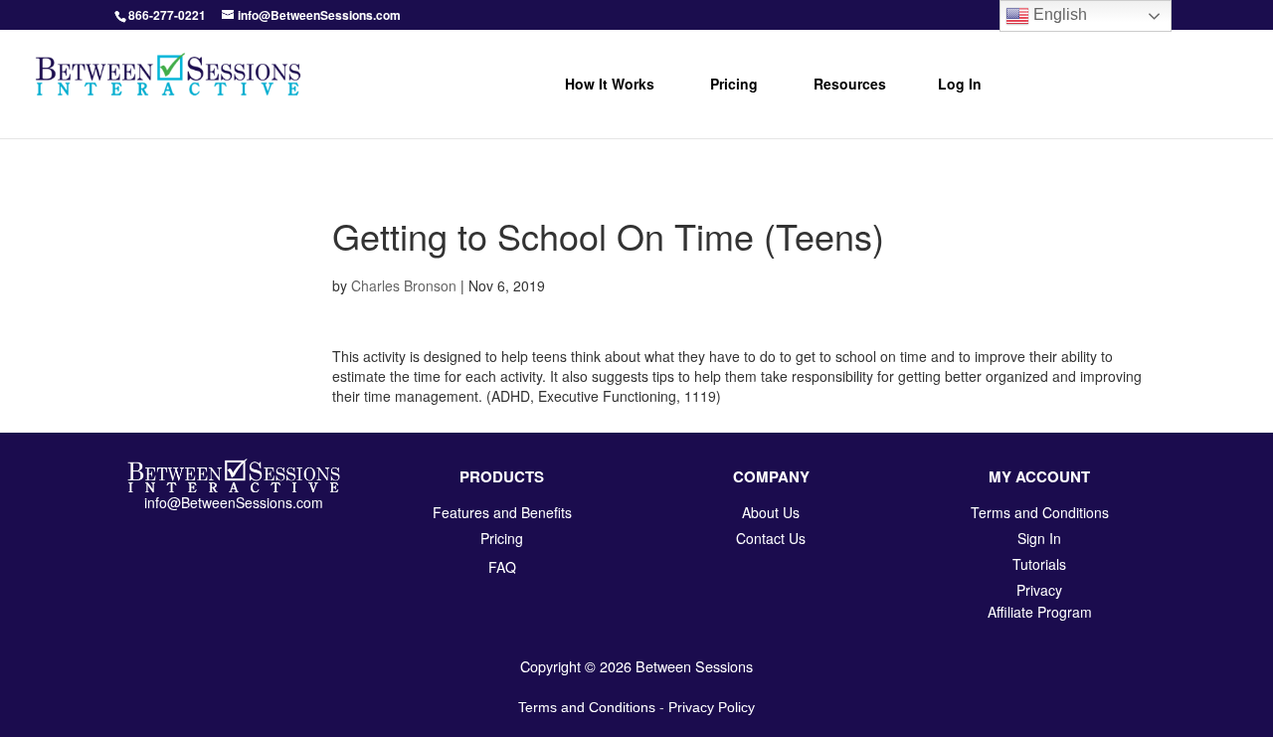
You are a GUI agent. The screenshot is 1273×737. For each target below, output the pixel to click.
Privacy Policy (711, 707)
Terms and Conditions (586, 707)
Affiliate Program (1040, 612)
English (1058, 14)
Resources (850, 83)
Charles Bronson (403, 285)
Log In (960, 83)
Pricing (734, 83)
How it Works (609, 83)
